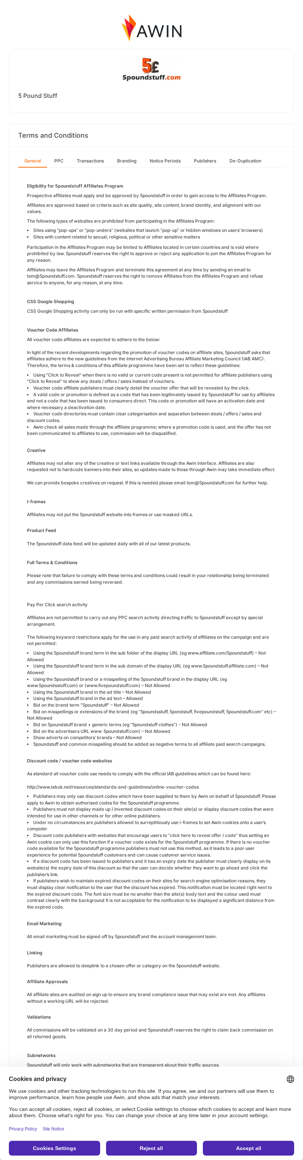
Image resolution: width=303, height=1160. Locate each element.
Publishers (205, 161)
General (32, 161)
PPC (59, 161)
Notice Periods (165, 161)
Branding (126, 161)
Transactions (90, 161)
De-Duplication (245, 161)
